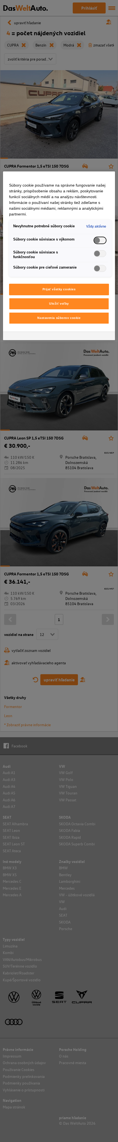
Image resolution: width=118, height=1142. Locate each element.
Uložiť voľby (59, 303)
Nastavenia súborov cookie (58, 317)
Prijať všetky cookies (59, 289)
